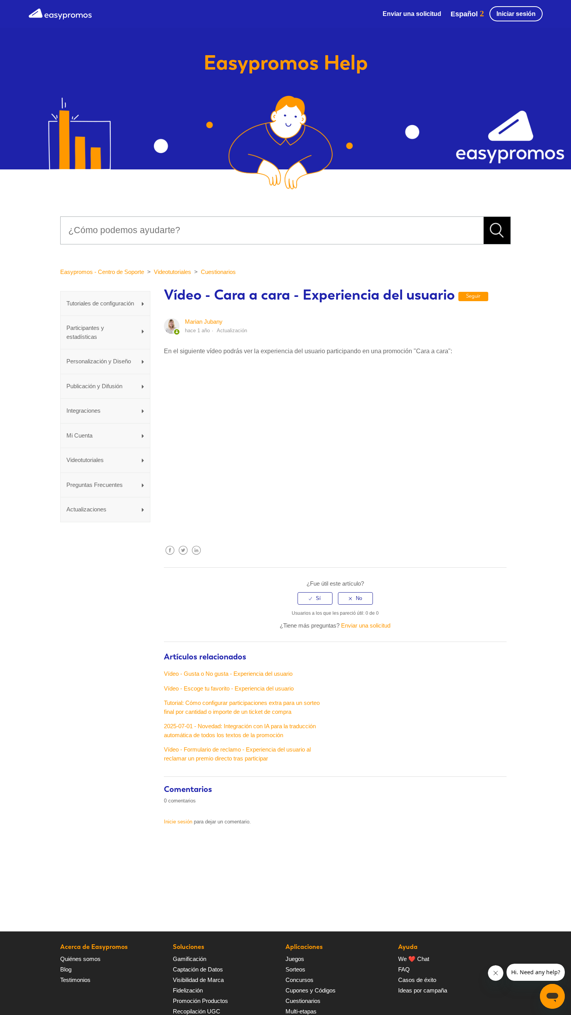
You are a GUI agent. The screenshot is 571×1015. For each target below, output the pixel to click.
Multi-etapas (301, 1011)
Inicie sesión (178, 822)
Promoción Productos (200, 1001)
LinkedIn (196, 556)
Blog (65, 969)
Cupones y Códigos (311, 990)
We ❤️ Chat (413, 959)
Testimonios (75, 980)
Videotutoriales (172, 272)
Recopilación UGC (196, 1011)
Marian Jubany (204, 321)
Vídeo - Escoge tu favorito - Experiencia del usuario (229, 688)
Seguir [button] (473, 296)
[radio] (315, 598)
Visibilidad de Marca (198, 980)
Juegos (295, 959)
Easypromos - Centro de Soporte (102, 272)
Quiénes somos (80, 959)
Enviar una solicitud (412, 13)
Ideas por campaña (422, 990)
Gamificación (189, 959)
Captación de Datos (198, 969)
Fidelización (188, 990)
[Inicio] (60, 13)
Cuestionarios (218, 272)
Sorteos (295, 969)
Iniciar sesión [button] (516, 13)
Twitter (183, 556)
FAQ (404, 969)
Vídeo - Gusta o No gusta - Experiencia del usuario (228, 673)
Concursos (299, 980)
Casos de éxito (417, 980)
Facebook (170, 556)
